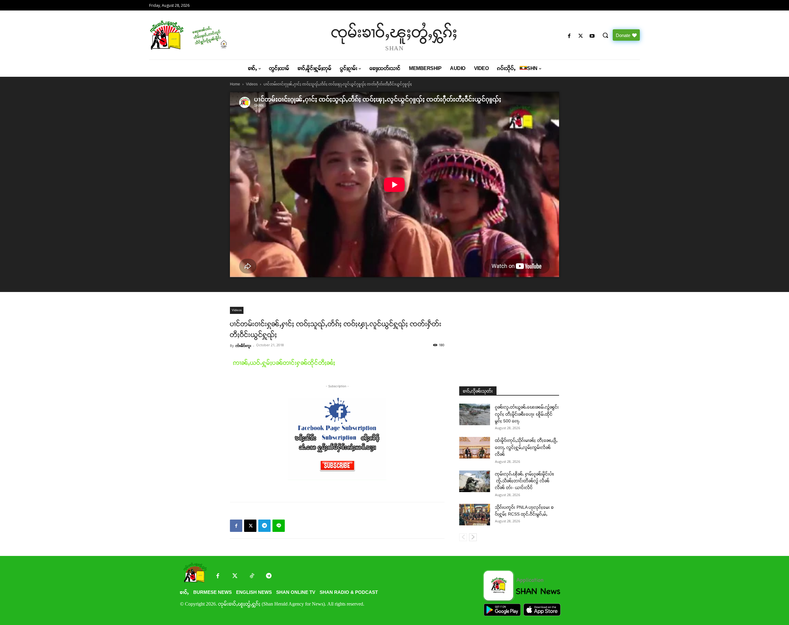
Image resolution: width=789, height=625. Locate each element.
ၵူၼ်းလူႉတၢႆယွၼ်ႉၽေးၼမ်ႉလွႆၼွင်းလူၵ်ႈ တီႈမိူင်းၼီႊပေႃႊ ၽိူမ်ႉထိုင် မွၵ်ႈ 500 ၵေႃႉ (527, 414)
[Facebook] (569, 36)
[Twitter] (235, 576)
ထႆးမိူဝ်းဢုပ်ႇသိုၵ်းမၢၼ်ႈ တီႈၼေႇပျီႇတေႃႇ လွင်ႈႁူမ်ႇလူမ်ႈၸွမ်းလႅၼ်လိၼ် (526, 447)
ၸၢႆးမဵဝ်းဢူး (243, 345)
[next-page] (473, 537)
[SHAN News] (208, 35)
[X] (581, 36)
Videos (252, 84)
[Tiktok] (252, 576)
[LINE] (278, 526)
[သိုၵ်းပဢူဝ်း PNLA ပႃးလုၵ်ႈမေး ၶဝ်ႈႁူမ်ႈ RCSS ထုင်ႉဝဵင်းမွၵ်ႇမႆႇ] (474, 514)
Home (235, 84)
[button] (605, 35)
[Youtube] (592, 36)
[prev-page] (463, 537)
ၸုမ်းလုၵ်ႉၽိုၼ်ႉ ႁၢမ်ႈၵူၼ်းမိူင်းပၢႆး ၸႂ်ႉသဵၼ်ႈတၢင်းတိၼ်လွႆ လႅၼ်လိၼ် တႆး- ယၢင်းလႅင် (524, 480)
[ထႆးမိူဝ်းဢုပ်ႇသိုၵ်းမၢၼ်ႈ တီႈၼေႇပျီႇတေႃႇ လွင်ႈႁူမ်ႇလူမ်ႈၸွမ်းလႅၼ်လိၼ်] (474, 447)
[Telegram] (264, 526)
